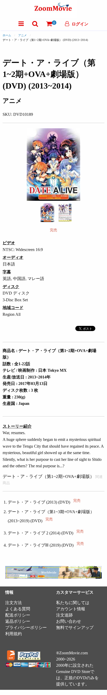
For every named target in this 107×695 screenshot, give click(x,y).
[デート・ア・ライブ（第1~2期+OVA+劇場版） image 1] (47, 212)
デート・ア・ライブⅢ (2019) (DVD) (46, 545)
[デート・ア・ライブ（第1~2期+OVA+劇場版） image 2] (65, 212)
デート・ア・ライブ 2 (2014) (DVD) (46, 533)
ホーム (7, 35)
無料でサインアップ (74, 627)
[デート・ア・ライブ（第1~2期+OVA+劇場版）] (47, 212)
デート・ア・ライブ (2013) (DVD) (44, 502)
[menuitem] (21, 24)
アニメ (22, 35)
